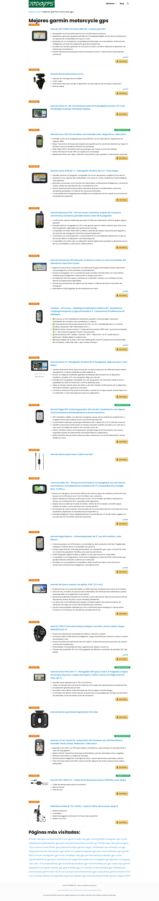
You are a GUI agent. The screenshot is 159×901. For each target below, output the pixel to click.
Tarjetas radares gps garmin (56, 867)
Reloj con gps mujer (107, 863)
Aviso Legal (61, 890)
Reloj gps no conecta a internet (86, 867)
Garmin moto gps (63, 839)
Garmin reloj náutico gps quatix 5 (56, 851)
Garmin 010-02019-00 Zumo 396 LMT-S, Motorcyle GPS (78, 29)
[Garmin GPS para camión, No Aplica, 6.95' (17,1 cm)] (39, 588)
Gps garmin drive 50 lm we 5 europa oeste (59, 871)
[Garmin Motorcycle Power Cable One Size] (39, 461)
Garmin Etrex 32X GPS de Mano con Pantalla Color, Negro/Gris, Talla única (88, 134)
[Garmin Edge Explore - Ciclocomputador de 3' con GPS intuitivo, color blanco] (39, 543)
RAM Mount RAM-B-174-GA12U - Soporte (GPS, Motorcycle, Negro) (84, 806)
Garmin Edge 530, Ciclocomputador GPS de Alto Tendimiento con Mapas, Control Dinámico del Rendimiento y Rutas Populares (87, 411)
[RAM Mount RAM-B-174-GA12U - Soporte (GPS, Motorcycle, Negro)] (39, 813)
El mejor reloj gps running (41, 839)
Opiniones (110, 3)
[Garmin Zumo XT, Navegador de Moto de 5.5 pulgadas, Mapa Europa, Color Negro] (39, 365)
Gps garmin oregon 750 (84, 847)
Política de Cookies (71, 890)
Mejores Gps (35, 11)
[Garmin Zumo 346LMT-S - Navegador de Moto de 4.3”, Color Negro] (39, 178)
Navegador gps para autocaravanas (62, 843)
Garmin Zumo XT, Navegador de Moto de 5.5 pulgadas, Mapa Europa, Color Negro (88, 363)
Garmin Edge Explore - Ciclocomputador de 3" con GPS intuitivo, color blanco (86, 538)
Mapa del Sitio (97, 890)
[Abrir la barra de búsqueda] (127, 3)
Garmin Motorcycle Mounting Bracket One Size (74, 712)
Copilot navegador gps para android (92, 851)
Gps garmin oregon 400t (117, 875)
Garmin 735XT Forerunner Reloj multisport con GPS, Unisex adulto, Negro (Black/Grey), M (87, 628)
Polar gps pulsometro (60, 847)
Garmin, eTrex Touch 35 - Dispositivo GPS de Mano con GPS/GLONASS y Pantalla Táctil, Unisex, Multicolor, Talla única (86, 742)
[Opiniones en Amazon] (39, 374)
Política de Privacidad (85, 890)
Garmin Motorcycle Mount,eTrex (67, 74)
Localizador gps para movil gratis (87, 875)
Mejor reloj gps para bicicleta (84, 855)
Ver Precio (123, 61)
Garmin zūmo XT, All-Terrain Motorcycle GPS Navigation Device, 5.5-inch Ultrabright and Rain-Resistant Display (87, 107)
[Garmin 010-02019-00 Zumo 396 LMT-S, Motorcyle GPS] (39, 36)
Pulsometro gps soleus (92, 871)
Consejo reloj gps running (85, 839)
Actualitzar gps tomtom (84, 863)
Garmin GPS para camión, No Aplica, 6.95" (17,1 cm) (76, 584)
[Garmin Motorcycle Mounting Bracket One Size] (39, 719)
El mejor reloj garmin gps (115, 843)
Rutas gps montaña (62, 863)
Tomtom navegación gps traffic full (51, 855)
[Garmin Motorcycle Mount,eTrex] (39, 81)
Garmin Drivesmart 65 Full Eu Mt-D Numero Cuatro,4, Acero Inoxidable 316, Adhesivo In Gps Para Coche (88, 262)
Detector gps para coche (50, 859)
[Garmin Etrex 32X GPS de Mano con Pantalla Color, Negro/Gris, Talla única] (39, 141)
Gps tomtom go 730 (91, 843)
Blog (122, 3)
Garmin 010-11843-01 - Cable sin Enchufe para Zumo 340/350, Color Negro (88, 780)
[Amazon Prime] (125, 57)
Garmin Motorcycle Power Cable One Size (71, 454)
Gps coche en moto (39, 847)
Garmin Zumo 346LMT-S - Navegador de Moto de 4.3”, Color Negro (84, 170)
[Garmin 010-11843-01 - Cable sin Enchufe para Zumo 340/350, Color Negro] (39, 782)
